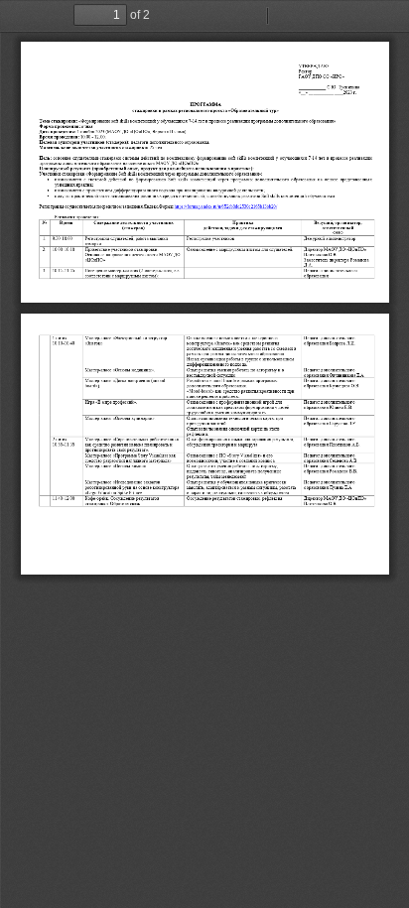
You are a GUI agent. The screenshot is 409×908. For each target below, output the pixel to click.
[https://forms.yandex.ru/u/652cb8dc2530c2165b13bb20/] (226, 206)
